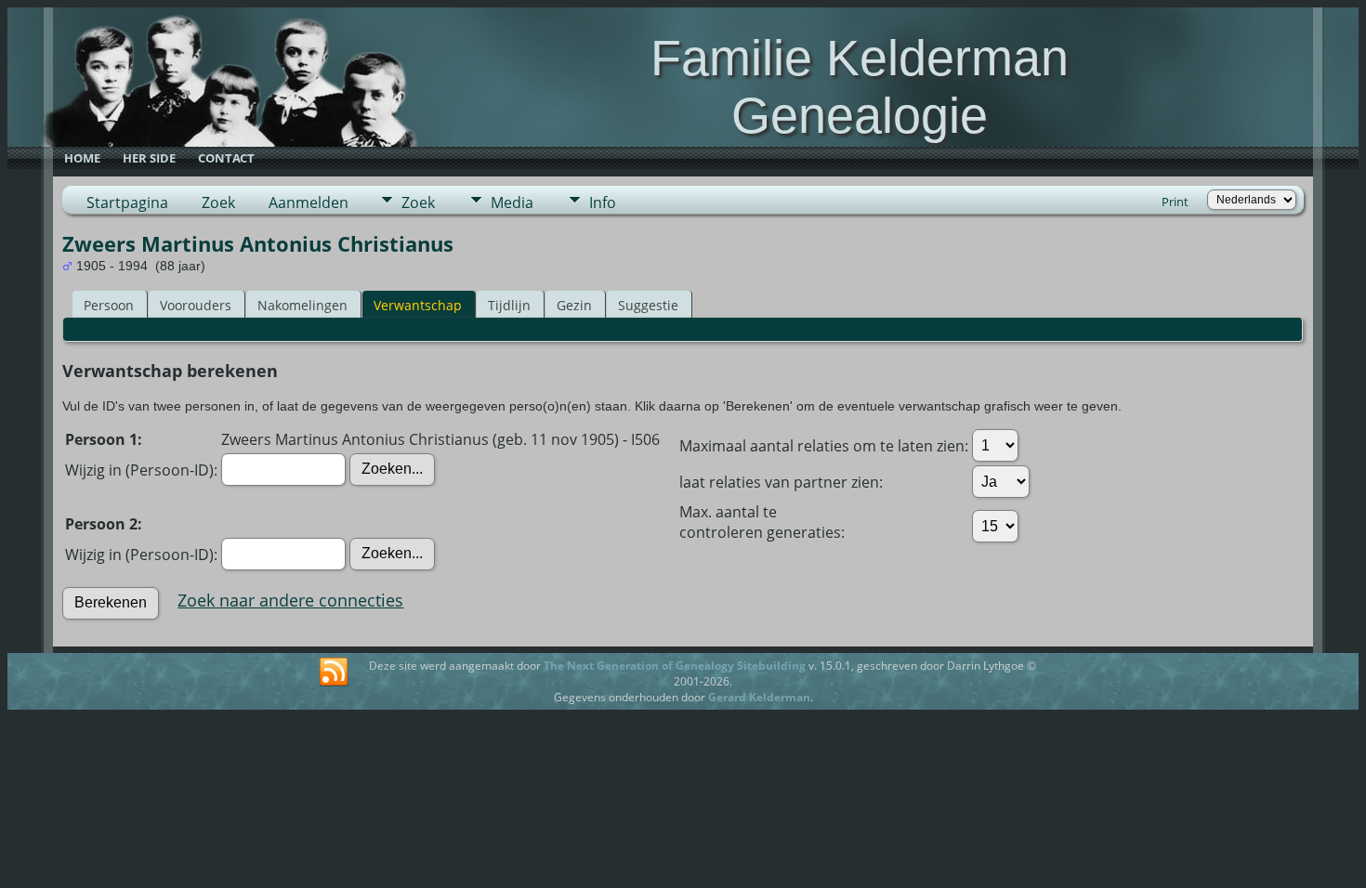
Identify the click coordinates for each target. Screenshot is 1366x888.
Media (512, 202)
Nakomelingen (302, 305)
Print (1175, 201)
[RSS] (333, 672)
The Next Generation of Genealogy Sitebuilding (675, 665)
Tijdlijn (509, 305)
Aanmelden (308, 202)
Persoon (109, 305)
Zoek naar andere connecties (290, 600)
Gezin (574, 305)
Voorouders (195, 305)
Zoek (218, 202)
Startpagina (127, 202)
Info (602, 202)
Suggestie (648, 305)
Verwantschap (418, 305)
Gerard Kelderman (759, 697)
